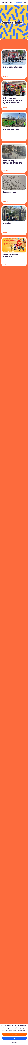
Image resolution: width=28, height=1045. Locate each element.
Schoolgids (19, 2)
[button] (24, 2)
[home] (8, 2)
